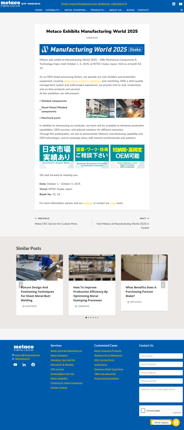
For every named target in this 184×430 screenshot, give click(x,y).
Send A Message (161, 422)
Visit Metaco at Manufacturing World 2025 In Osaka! (122, 223)
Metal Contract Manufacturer (66, 350)
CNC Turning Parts (104, 359)
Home (38, 10)
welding (83, 81)
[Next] (163, 284)
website (88, 203)
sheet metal (71, 81)
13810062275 (22, 358)
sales (113, 203)
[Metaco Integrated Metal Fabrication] (20, 4)
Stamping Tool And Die (63, 359)
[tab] (86, 317)
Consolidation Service (62, 373)
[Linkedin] (173, 4)
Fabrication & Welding (62, 364)
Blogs (130, 10)
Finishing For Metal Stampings (66, 382)
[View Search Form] (181, 10)
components (100, 364)
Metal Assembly (59, 378)
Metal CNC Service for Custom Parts (56, 221)
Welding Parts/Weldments (108, 355)
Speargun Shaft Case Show (108, 369)
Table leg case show (105, 373)
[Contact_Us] (176, 422)
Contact (143, 10)
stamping (95, 81)
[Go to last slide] (21, 284)
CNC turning (57, 369)
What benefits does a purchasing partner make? (141, 292)
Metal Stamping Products (107, 350)
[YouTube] (180, 4)
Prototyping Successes (106, 378)
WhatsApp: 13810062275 (112, 3)
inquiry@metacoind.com (27, 354)
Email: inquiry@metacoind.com (79, 3)
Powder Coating (59, 387)
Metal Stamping (59, 355)
